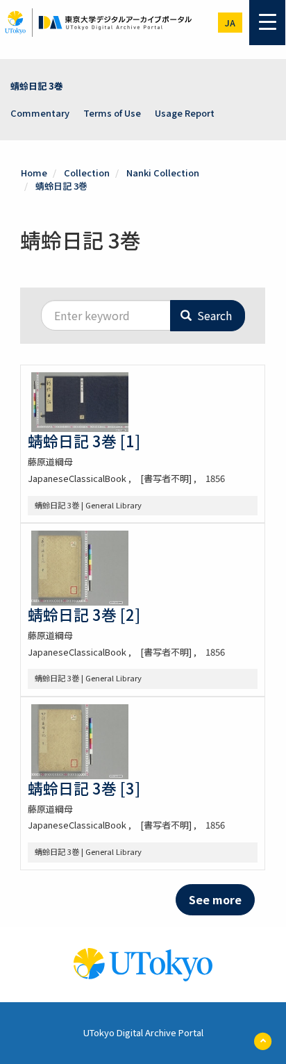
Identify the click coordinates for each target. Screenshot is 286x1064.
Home (34, 172)
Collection (87, 172)
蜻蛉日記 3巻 (36, 85)
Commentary (39, 112)
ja (230, 22)
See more (215, 899)
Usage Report (184, 112)
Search (213, 315)
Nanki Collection (162, 172)
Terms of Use (112, 112)
